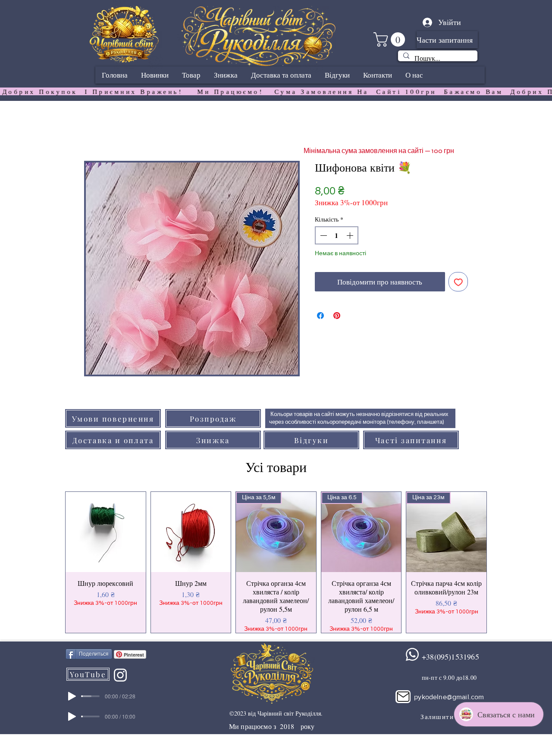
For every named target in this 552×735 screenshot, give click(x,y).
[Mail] (403, 696)
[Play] (72, 696)
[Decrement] (323, 235)
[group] (276, 562)
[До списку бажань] (458, 282)
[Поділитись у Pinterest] (337, 315)
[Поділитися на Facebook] (320, 315)
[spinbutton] (337, 235)
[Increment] (351, 235)
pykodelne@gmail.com (449, 697)
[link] (390, 39)
